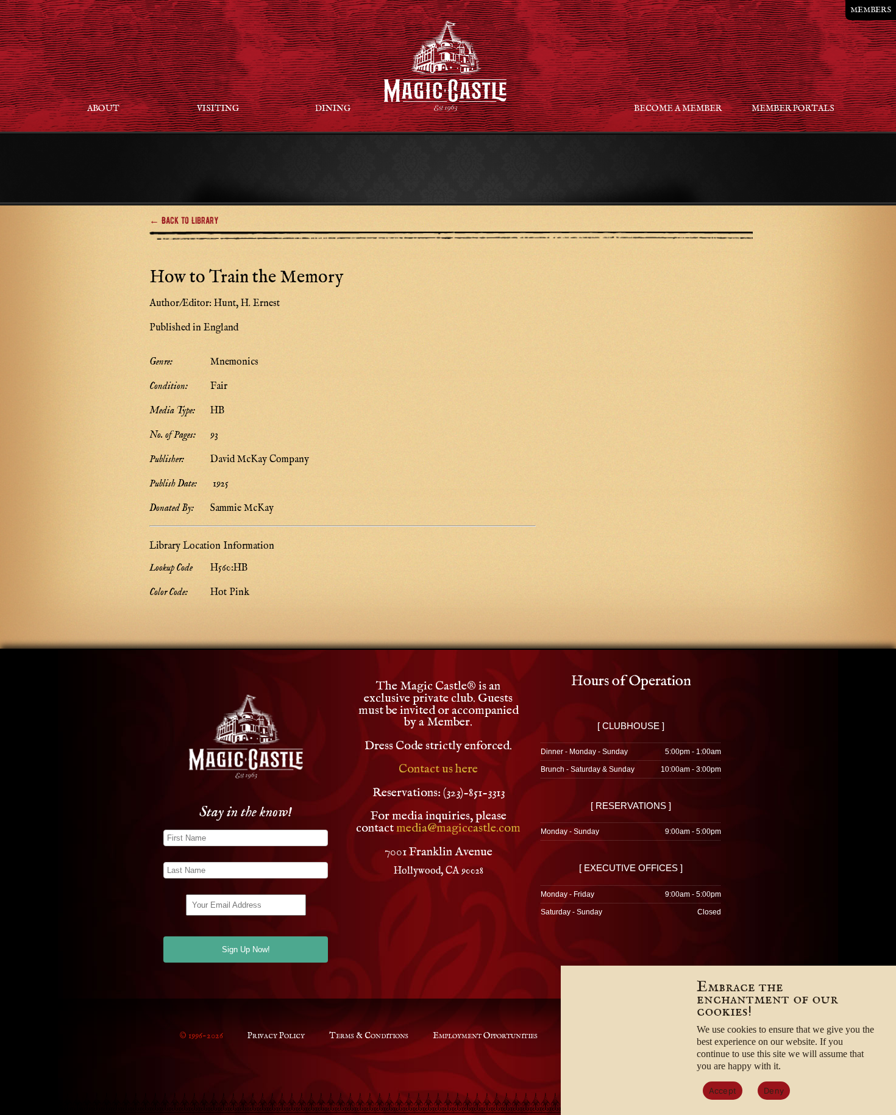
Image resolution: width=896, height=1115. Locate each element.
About (103, 108)
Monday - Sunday (570, 831)
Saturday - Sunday (571, 912)
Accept (723, 1090)
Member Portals (793, 108)
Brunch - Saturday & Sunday (588, 769)
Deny (774, 1090)
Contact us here (438, 769)
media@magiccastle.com (458, 828)
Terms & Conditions (368, 1035)
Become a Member (678, 108)
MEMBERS (870, 10)
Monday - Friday (567, 894)
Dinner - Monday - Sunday (584, 751)
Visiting (218, 108)
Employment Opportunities (485, 1035)
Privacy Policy (276, 1035)
